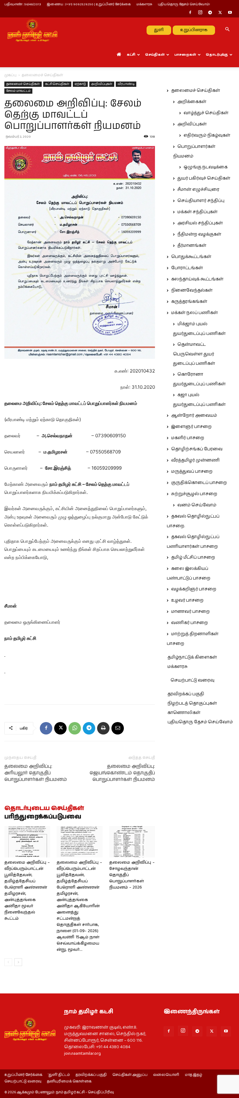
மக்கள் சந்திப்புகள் (197, 212)
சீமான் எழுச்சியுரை (198, 189)
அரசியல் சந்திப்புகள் (200, 223)
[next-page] (18, 962)
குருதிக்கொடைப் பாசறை (199, 482)
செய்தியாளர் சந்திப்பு (200, 200)
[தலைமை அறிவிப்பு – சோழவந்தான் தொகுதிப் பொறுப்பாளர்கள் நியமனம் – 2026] (132, 841)
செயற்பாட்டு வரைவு (192, 680)
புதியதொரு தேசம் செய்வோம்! (184, 4)
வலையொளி (166, 1075)
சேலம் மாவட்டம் (18, 90)
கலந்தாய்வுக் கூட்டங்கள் (197, 279)
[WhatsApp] (74, 728)
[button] (227, 29)
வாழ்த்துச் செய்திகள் (206, 113)
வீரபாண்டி (126, 84)
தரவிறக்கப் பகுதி (185, 694)
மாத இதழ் (193, 1075)
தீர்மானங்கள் (191, 245)
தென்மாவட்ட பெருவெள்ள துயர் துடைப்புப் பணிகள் (194, 354)
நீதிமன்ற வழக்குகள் (199, 234)
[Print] (103, 728)
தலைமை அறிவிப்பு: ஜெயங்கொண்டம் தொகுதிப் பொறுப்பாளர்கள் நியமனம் (122, 773)
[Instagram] (200, 13)
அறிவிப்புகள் (101, 84)
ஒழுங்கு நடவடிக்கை (205, 167)
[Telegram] (210, 13)
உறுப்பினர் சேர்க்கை (23, 1075)
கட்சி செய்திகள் (57, 84)
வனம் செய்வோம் (196, 505)
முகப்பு (10, 75)
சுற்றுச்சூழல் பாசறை (194, 493)
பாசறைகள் (185, 54)
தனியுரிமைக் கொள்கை (69, 1081)
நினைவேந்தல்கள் (192, 290)
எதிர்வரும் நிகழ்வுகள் (207, 135)
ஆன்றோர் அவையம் (194, 415)
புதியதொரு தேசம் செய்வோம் (200, 722)
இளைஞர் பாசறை (191, 426)
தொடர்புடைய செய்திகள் (44, 809)
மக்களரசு (144, 4)
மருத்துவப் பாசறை (192, 471)
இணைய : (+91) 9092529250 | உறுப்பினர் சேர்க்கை (89, 4)
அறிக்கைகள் (191, 101)
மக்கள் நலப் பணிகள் (194, 312)
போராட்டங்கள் (187, 268)
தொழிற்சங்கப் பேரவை (197, 449)
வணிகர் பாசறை (189, 622)
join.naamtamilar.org (82, 1053)
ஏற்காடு (80, 84)
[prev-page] (8, 962)
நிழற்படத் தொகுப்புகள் (192, 703)
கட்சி (131, 54)
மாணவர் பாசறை (190, 611)
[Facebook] (190, 13)
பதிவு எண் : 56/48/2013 (22, 4)
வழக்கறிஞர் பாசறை (193, 589)
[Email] (117, 728)
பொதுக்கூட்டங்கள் (191, 256)
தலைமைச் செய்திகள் (23, 84)
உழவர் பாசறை (187, 600)
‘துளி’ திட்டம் (59, 1075)
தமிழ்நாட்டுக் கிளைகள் (192, 657)
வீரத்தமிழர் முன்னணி (195, 460)
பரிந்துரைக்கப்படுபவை (42, 817)
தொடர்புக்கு (217, 54)
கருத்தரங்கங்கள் (189, 301)
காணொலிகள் (183, 712)
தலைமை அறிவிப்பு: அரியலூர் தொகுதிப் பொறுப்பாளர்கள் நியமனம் (35, 773)
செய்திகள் (155, 54)
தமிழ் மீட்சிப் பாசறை (193, 557)
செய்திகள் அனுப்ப (130, 1075)
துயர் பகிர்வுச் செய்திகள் (203, 178)
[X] (220, 13)
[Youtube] (230, 13)
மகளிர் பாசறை (187, 437)
